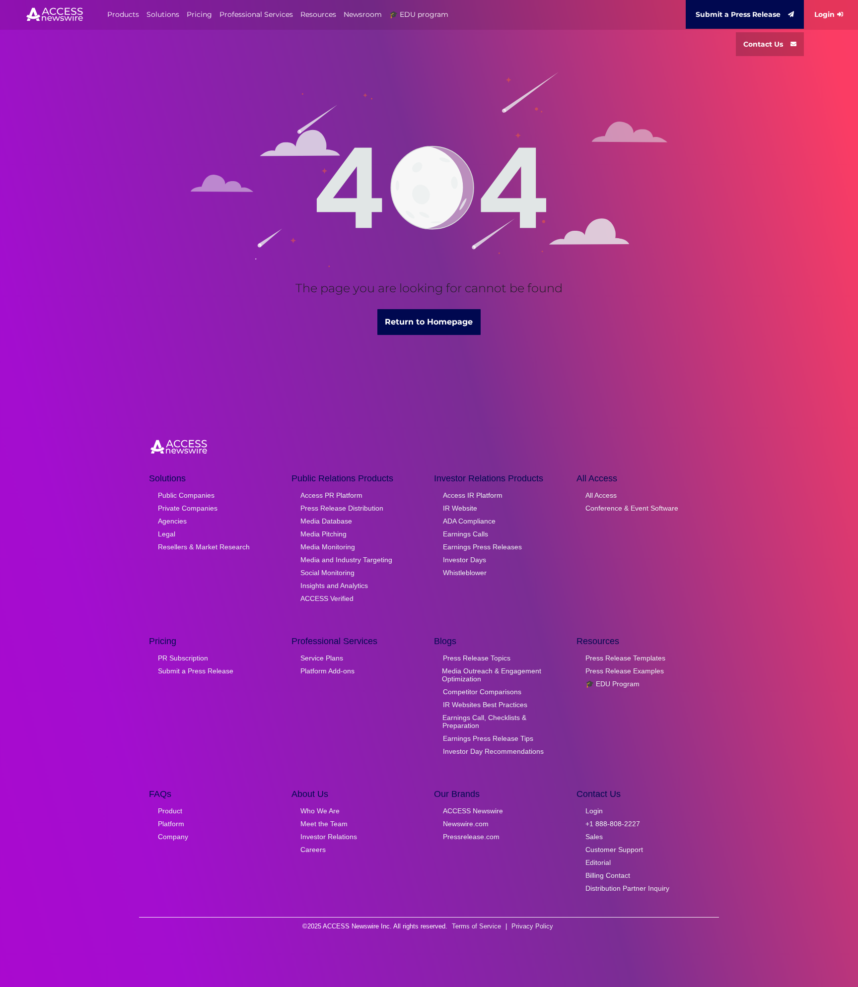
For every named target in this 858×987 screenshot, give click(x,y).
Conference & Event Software (631, 508)
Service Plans (321, 658)
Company (173, 837)
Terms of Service (476, 926)
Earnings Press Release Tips (488, 738)
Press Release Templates (625, 658)
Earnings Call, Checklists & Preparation (484, 721)
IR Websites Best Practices (485, 705)
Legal (166, 534)
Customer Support (614, 850)
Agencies (172, 521)
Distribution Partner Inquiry (627, 888)
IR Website (460, 508)
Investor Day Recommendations (493, 751)
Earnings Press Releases (482, 547)
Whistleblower (465, 573)
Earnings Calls (465, 534)
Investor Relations (328, 837)
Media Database (326, 521)
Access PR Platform (331, 495)
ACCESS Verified (327, 598)
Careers (313, 850)
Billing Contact (607, 875)
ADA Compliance (469, 521)
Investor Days (464, 560)
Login (824, 14)
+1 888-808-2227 (612, 824)
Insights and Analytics (334, 586)
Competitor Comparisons (482, 692)
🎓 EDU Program (612, 684)
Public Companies (186, 495)
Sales (594, 837)
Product (170, 811)
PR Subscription (183, 658)
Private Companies (187, 508)
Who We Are (320, 811)
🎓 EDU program (418, 14)
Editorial (598, 862)
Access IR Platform (472, 495)
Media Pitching (323, 534)
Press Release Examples (624, 671)
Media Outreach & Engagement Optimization (491, 675)
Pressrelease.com (471, 837)
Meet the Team (324, 824)
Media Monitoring (327, 547)
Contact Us (763, 44)
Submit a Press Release (738, 14)
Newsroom (363, 14)
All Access (601, 495)
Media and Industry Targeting (346, 560)
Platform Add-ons (327, 671)
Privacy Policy (532, 926)
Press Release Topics (476, 658)
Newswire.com (466, 824)
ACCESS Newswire (473, 811)
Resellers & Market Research (204, 547)
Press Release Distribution (341, 508)
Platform (171, 824)
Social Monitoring (327, 573)
